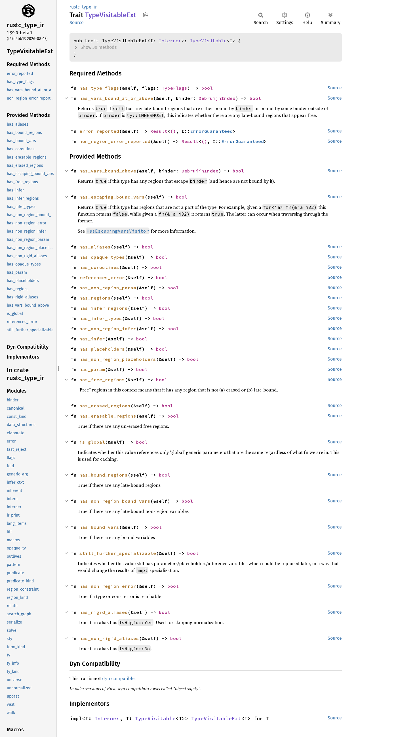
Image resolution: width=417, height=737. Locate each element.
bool (207, 88)
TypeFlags (174, 88)
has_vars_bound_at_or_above (116, 98)
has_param (92, 369)
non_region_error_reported (114, 141)
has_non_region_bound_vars (114, 501)
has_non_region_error (107, 586)
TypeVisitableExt (216, 718)
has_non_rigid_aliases (109, 638)
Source (77, 22)
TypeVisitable (208, 40)
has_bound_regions (103, 475)
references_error (102, 277)
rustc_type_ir (83, 7)
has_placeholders (102, 349)
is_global (92, 442)
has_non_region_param (107, 287)
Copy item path (145, 15)
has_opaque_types (102, 257)
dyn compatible (118, 678)
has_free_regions (102, 379)
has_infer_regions (103, 308)
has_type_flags (99, 88)
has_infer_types (100, 318)
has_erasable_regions (107, 416)
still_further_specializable (117, 553)
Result (158, 131)
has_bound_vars (99, 527)
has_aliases (95, 247)
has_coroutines (99, 267)
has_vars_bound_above (107, 171)
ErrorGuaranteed (211, 131)
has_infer (92, 339)
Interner (170, 40)
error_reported (99, 131)
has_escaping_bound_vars (112, 197)
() (173, 131)
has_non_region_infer (107, 328)
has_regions (95, 298)
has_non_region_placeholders (117, 359)
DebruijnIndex (217, 98)
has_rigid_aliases (103, 612)
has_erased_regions (104, 405)
